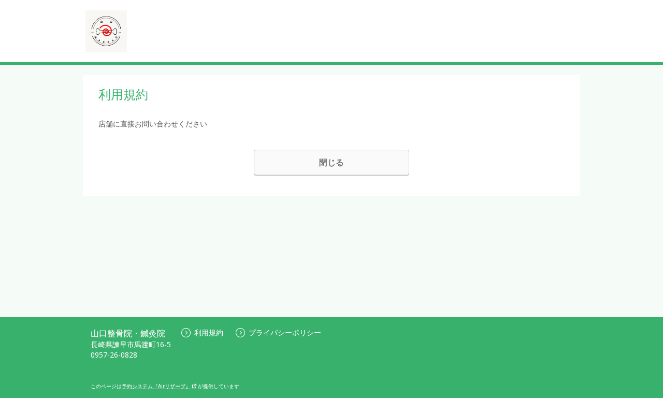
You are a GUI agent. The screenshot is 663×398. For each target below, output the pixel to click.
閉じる (331, 162)
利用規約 (208, 332)
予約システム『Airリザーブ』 (156, 386)
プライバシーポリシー (285, 332)
